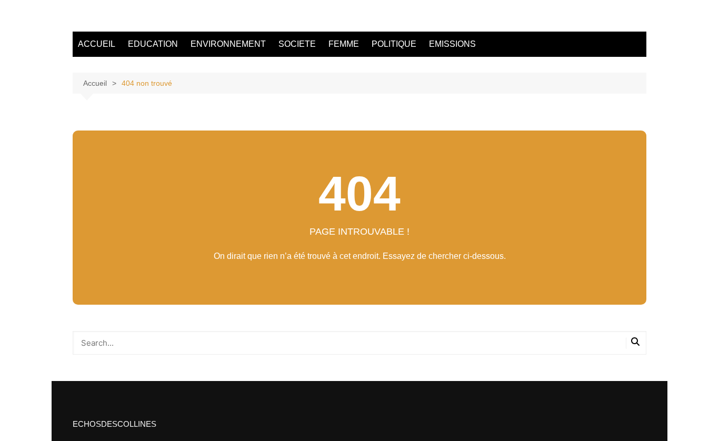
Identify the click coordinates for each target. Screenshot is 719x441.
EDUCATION (153, 43)
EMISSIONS (452, 43)
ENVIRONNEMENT (228, 43)
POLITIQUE (394, 43)
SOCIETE (297, 43)
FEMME (343, 43)
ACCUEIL (96, 43)
